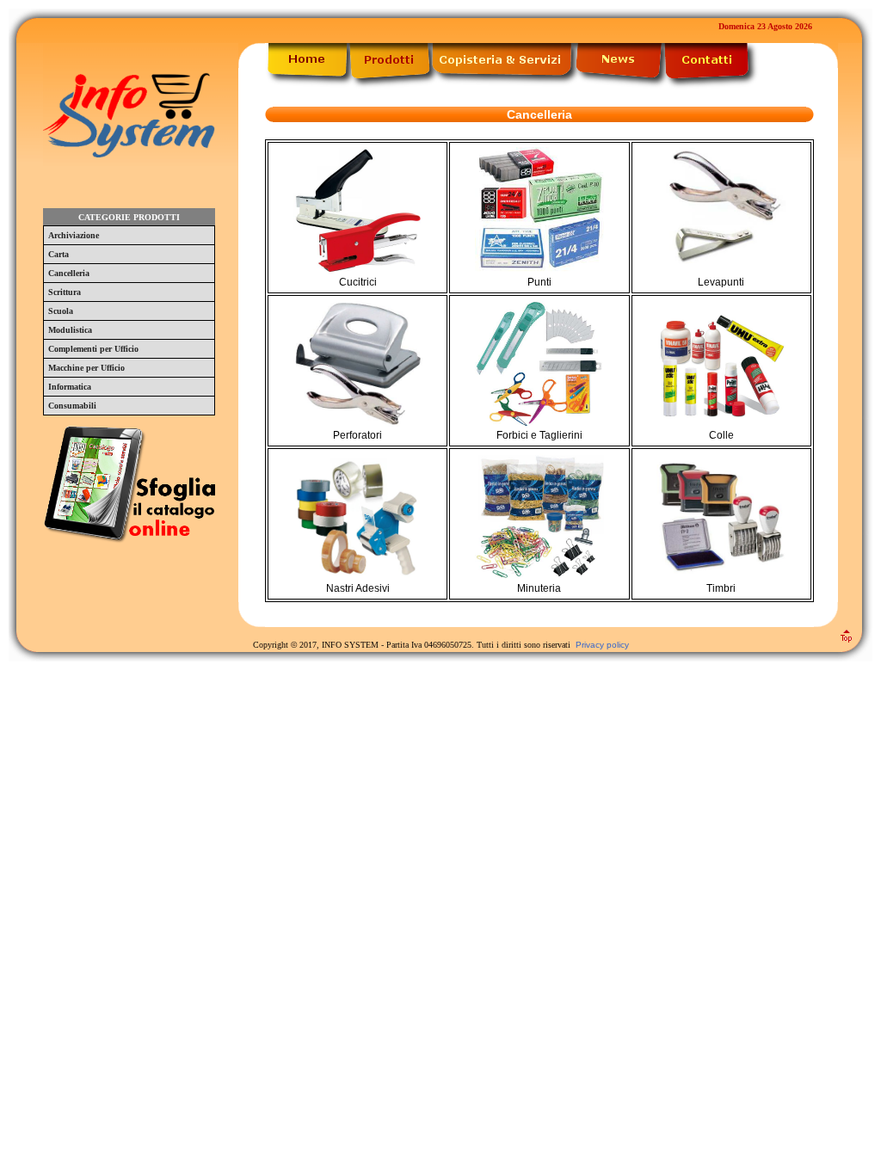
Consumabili (72, 405)
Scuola (60, 311)
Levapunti (721, 282)
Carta (58, 254)
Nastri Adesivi (358, 588)
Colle (721, 435)
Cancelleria (68, 273)
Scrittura (64, 292)
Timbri (721, 588)
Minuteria (539, 588)
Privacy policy (602, 644)
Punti (539, 282)
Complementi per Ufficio (93, 349)
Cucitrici (358, 282)
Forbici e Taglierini (539, 435)
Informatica (69, 386)
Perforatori (357, 435)
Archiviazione (73, 235)
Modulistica (70, 330)
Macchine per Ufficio (86, 367)
